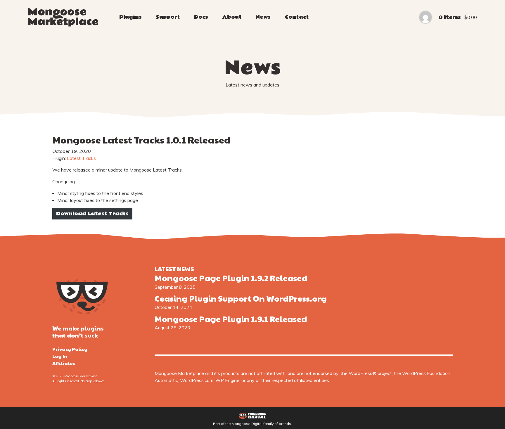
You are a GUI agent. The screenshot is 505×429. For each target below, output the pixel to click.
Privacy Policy (69, 349)
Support (168, 17)
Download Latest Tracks (92, 214)
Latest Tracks (81, 158)
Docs (201, 17)
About (232, 17)
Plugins (130, 17)
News (263, 17)
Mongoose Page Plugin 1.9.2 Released (231, 278)
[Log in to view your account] (425, 17)
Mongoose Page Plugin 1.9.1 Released (231, 319)
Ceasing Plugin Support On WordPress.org (241, 298)
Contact (297, 17)
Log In (59, 356)
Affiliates (63, 363)
